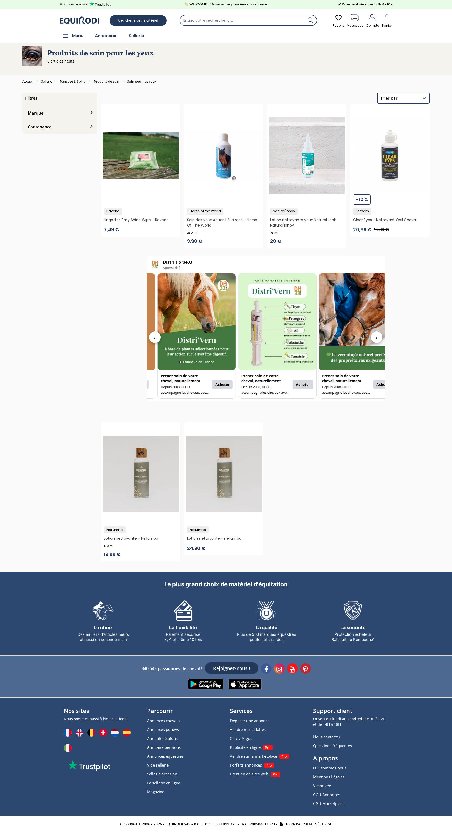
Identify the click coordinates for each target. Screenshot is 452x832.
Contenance (40, 127)
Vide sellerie (158, 765)
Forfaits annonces (246, 765)
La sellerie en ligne (163, 782)
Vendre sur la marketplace (253, 756)
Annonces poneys (163, 729)
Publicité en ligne (245, 747)
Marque (35, 113)
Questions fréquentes (332, 745)
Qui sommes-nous (329, 768)
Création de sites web (249, 774)
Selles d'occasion (162, 774)
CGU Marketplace (328, 803)
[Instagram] (279, 669)
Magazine (155, 791)
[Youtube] (292, 669)
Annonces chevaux (164, 720)
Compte (372, 25)
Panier (387, 25)
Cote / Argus (241, 738)
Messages (355, 25)
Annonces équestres (165, 756)
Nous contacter (326, 736)
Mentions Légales (328, 776)
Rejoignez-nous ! (231, 668)
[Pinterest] (305, 669)
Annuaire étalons (162, 738)
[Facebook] (266, 669)
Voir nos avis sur (73, 4)
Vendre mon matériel (138, 20)
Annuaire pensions (164, 747)
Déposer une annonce (249, 720)
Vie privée (322, 785)
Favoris (338, 25)
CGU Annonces (326, 794)
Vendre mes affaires (248, 729)
